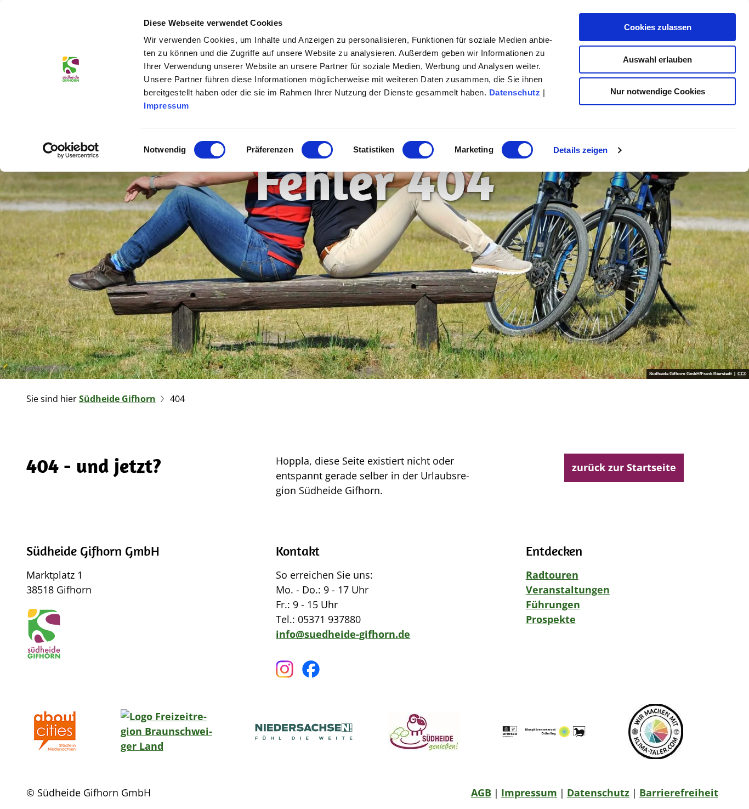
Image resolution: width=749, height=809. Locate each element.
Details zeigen (580, 150)
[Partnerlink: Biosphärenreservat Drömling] (544, 732)
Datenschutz (515, 92)
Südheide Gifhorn (117, 399)
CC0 (741, 374)
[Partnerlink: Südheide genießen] (424, 732)
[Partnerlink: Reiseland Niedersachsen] (304, 732)
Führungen (553, 604)
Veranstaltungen (568, 589)
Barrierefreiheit (678, 792)
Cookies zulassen (657, 27)
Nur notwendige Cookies (657, 91)
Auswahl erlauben (657, 59)
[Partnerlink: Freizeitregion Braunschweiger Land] (170, 732)
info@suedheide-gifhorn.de (343, 634)
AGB (481, 792)
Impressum (166, 105)
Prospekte (551, 619)
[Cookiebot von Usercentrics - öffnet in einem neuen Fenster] (71, 150)
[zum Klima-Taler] (656, 732)
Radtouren (552, 574)
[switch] (317, 150)
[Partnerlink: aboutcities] (58, 732)
